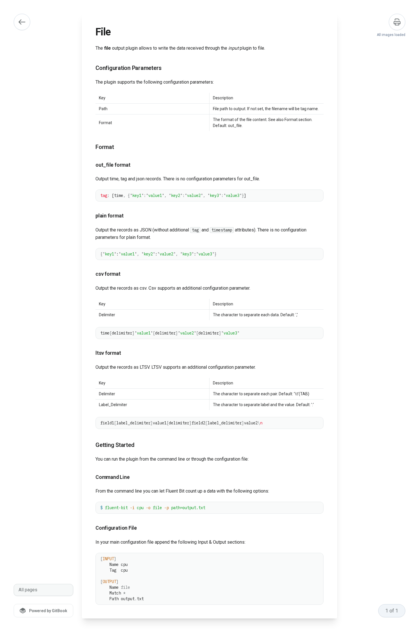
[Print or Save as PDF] (397, 22)
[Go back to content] (22, 22)
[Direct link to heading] (91, 68)
